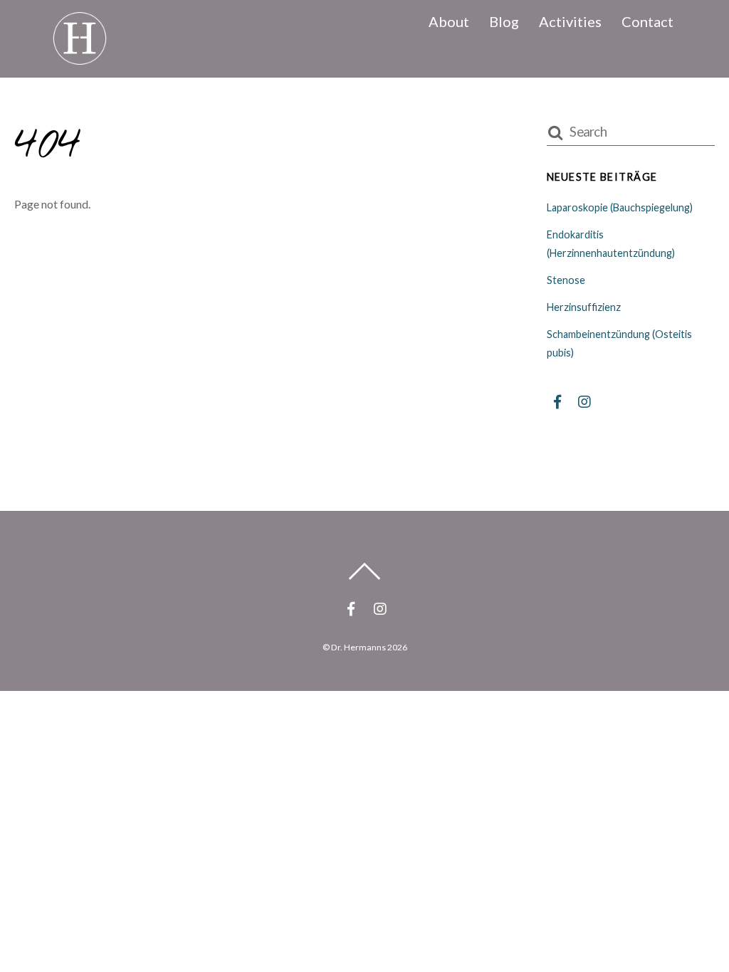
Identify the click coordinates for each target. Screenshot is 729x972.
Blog (504, 21)
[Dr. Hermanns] (79, 57)
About (449, 21)
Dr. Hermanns (358, 647)
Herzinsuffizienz (584, 307)
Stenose (566, 280)
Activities (570, 21)
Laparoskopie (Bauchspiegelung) (620, 207)
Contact (647, 21)
